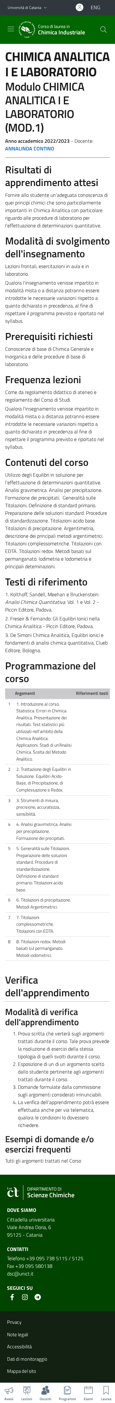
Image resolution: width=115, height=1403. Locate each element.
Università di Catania (24, 7)
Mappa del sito (21, 1371)
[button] (45, 7)
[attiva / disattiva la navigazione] (11, 29)
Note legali (17, 1334)
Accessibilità (19, 1346)
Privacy (14, 1322)
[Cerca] (103, 29)
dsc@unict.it (20, 1273)
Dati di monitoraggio (27, 1359)
